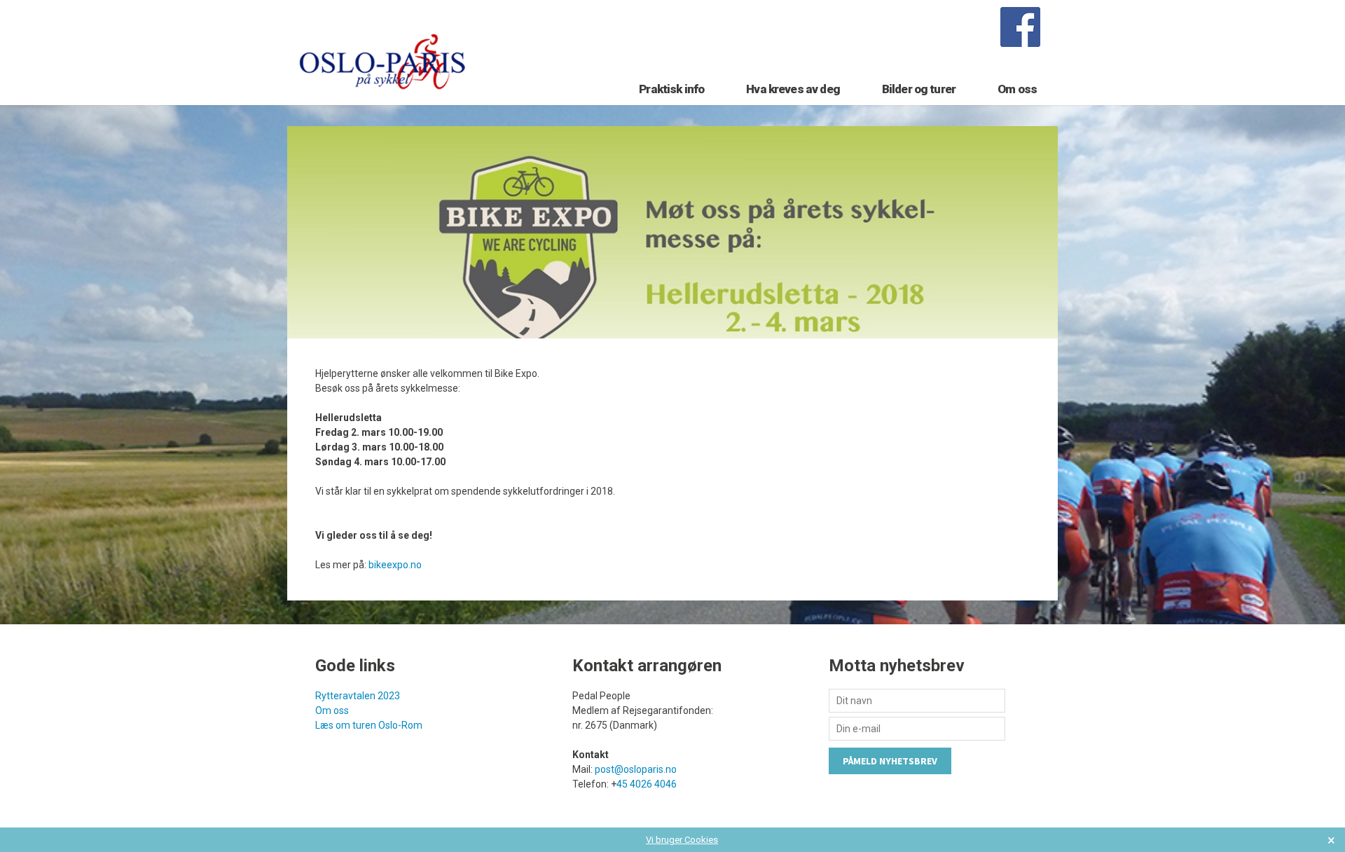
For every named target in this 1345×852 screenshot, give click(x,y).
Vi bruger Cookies (682, 839)
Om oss (1017, 89)
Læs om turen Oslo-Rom (368, 725)
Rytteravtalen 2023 (357, 695)
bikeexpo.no (395, 564)
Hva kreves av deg (793, 89)
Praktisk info (671, 89)
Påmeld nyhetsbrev (890, 761)
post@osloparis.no (636, 769)
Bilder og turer (919, 89)
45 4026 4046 (646, 784)
